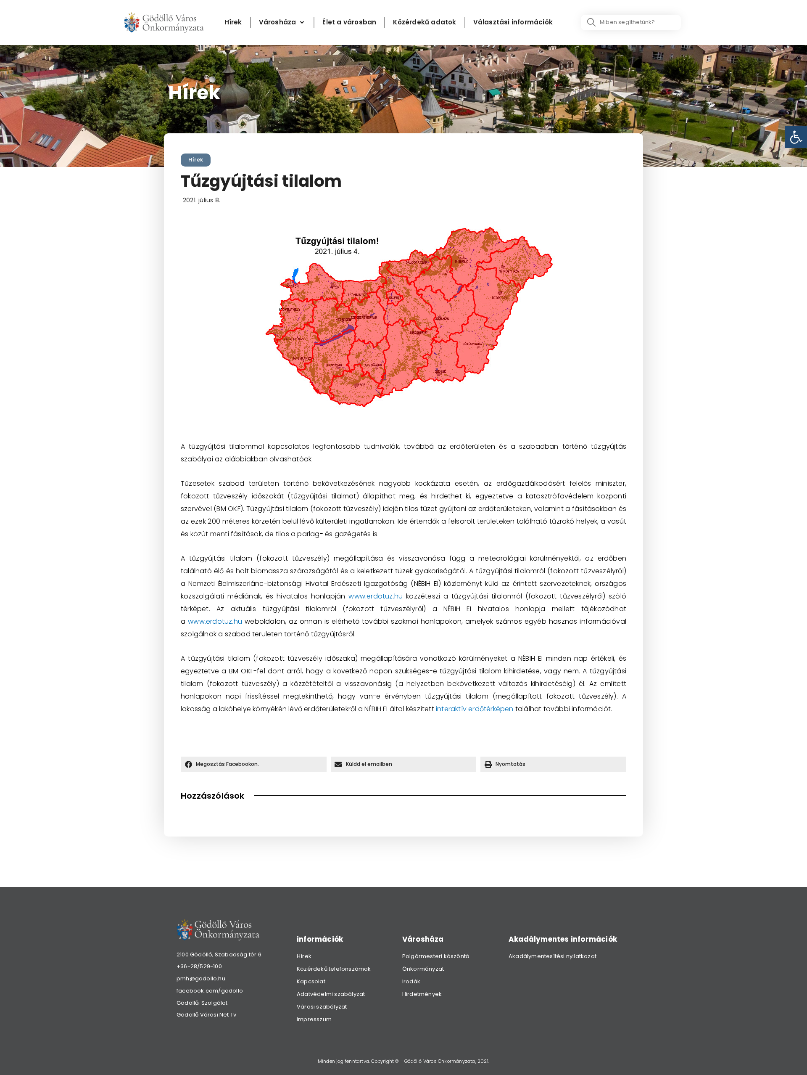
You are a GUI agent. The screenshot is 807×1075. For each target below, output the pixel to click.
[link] (796, 137)
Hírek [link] (195, 160)
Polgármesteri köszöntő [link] (435, 956)
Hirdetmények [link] (422, 994)
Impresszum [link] (314, 1019)
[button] (254, 764)
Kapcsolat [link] (311, 981)
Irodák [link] (411, 981)
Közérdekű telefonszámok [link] (334, 969)
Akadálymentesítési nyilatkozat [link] (552, 956)
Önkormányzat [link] (423, 969)
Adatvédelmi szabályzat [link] (331, 994)
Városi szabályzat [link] (322, 1007)
